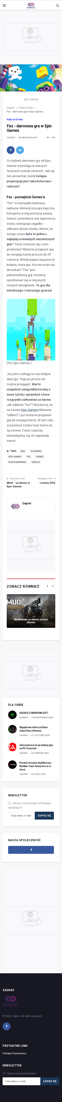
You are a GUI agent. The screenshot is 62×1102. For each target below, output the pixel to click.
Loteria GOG (47, 482)
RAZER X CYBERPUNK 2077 (33, 713)
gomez (40, 456)
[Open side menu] (4, 5)
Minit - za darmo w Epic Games (18, 484)
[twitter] (20, 150)
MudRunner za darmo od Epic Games (31, 621)
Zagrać (11, 107)
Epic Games (29, 410)
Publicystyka (26, 107)
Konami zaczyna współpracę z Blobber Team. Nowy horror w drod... (35, 766)
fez (28, 456)
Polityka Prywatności (14, 1053)
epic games (14, 456)
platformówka (17, 462)
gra (23, 451)
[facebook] (11, 150)
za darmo (35, 451)
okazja (36, 462)
